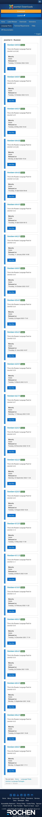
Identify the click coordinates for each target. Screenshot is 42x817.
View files (11, 69)
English (38, 34)
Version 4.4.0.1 (13, 268)
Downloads (23, 22)
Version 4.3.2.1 (13, 332)
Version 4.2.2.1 (13, 459)
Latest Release (12, 22)
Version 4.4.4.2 (13, 172)
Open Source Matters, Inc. (19, 809)
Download (21, 11)
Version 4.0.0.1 (13, 747)
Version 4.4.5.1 (13, 108)
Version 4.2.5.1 (13, 428)
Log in (37, 806)
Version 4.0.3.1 (13, 683)
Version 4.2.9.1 (13, 364)
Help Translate (18, 806)
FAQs (33, 26)
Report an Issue (29, 806)
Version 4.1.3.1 (13, 523)
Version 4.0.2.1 (13, 715)
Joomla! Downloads (23, 6)
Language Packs (6, 26)
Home (3, 22)
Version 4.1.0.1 (13, 587)
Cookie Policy (31, 804)
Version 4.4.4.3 (13, 140)
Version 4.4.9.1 (13, 77)
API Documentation (7, 30)
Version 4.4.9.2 (13, 45)
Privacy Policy (21, 804)
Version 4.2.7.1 (13, 396)
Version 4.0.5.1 (13, 619)
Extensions (32, 22)
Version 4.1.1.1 (13, 555)
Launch (20, 15)
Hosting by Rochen (21, 816)
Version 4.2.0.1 (13, 491)
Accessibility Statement (8, 804)
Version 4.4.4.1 (13, 204)
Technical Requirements (21, 26)
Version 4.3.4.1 (13, 300)
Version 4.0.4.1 (13, 651)
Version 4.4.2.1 (13, 236)
